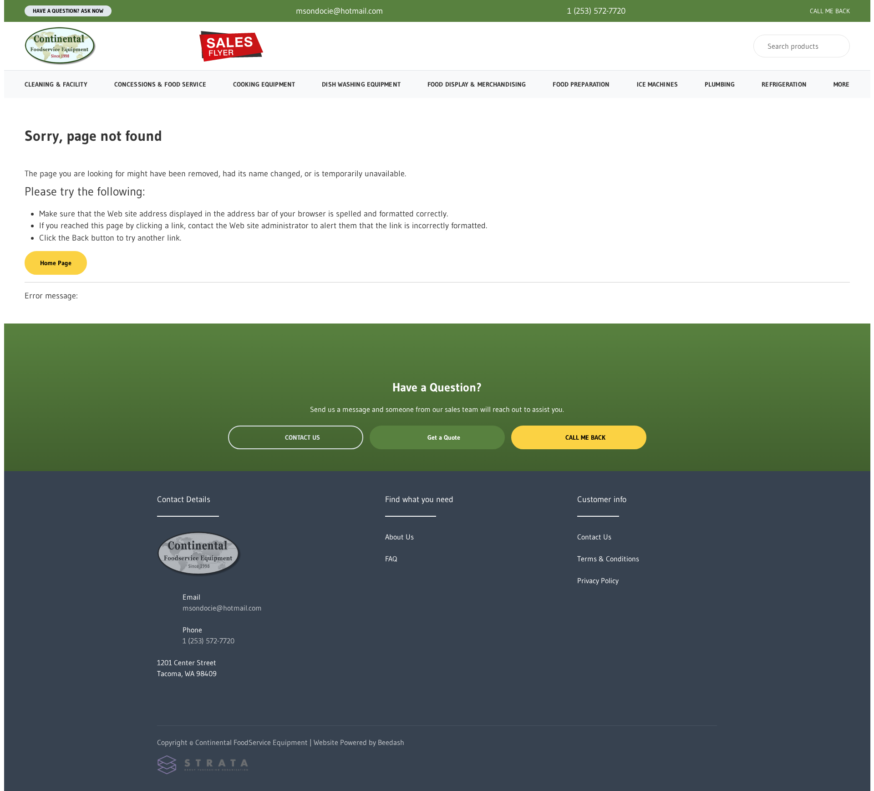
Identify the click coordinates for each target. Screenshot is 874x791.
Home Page (55, 263)
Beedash (391, 742)
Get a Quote (443, 437)
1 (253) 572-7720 (208, 640)
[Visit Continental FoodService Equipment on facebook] (161, 695)
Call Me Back (585, 437)
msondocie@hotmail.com (222, 607)
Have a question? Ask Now (68, 10)
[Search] (837, 46)
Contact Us (302, 437)
